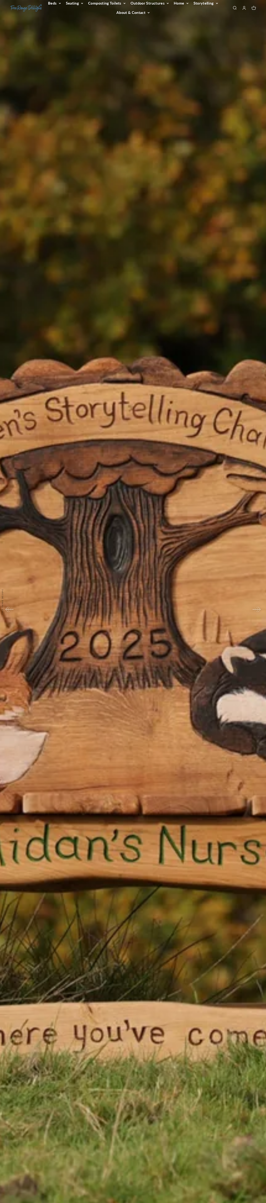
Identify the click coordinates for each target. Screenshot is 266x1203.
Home (179, 3)
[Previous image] (9, 609)
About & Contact (130, 12)
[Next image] (257, 609)
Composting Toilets (104, 3)
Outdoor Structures (148, 3)
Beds (52, 3)
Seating (72, 3)
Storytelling (203, 3)
